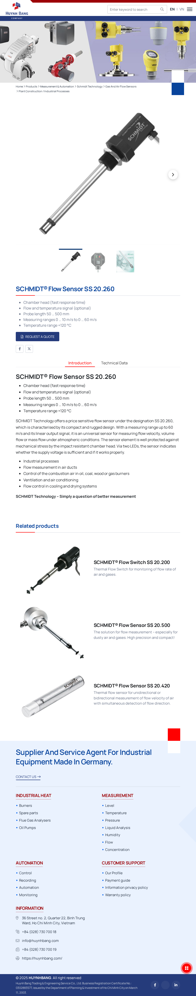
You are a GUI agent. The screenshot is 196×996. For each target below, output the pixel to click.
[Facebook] (19, 349)
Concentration (117, 849)
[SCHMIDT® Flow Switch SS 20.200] (98, 569)
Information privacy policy (126, 887)
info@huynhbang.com (40, 940)
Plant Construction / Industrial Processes (44, 91)
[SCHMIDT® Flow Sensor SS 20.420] (98, 695)
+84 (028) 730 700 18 (39, 931)
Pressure (112, 820)
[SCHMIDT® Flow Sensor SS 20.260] (98, 173)
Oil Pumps (27, 827)
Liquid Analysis (117, 827)
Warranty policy (118, 894)
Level (109, 805)
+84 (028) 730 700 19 (39, 949)
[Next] (173, 174)
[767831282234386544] (165, 985)
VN (182, 9)
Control (25, 872)
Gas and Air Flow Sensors (120, 86)
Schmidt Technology (90, 86)
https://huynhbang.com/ (42, 958)
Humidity (112, 834)
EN (172, 9)
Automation (29, 887)
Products (31, 86)
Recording (27, 880)
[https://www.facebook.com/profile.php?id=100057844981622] (155, 985)
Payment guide (117, 880)
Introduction (80, 363)
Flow (109, 842)
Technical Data (114, 363)
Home (19, 86)
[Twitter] (29, 349)
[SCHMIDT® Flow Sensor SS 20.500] (98, 632)
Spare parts (28, 812)
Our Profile (114, 872)
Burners (25, 805)
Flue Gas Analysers (35, 820)
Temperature (116, 812)
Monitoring (28, 894)
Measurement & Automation (57, 86)
